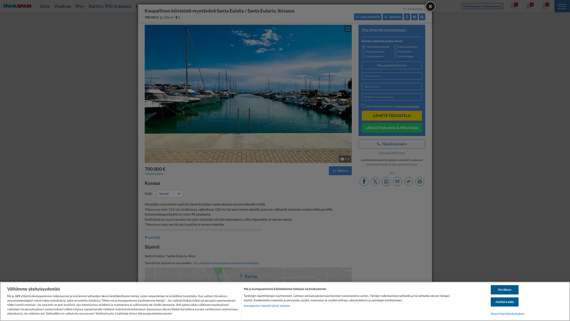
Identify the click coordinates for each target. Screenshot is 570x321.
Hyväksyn (504, 289)
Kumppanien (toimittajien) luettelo (267, 305)
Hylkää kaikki (505, 302)
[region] (285, 301)
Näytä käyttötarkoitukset (508, 314)
